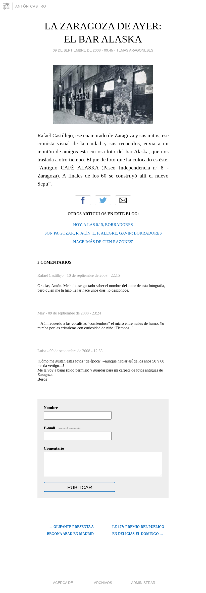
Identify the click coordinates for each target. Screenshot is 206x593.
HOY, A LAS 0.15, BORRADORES (103, 224)
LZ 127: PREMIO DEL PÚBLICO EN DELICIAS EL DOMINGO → (138, 530)
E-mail (62, 428)
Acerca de (63, 583)
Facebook (83, 200)
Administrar (143, 583)
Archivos (103, 583)
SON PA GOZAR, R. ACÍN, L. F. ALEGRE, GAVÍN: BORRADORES (103, 233)
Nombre (51, 407)
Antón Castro (30, 6)
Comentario (54, 448)
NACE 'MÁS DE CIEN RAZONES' (103, 242)
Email (123, 200)
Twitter (103, 200)
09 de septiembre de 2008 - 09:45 (83, 50)
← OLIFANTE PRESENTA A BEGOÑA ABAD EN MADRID (70, 530)
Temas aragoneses (134, 50)
